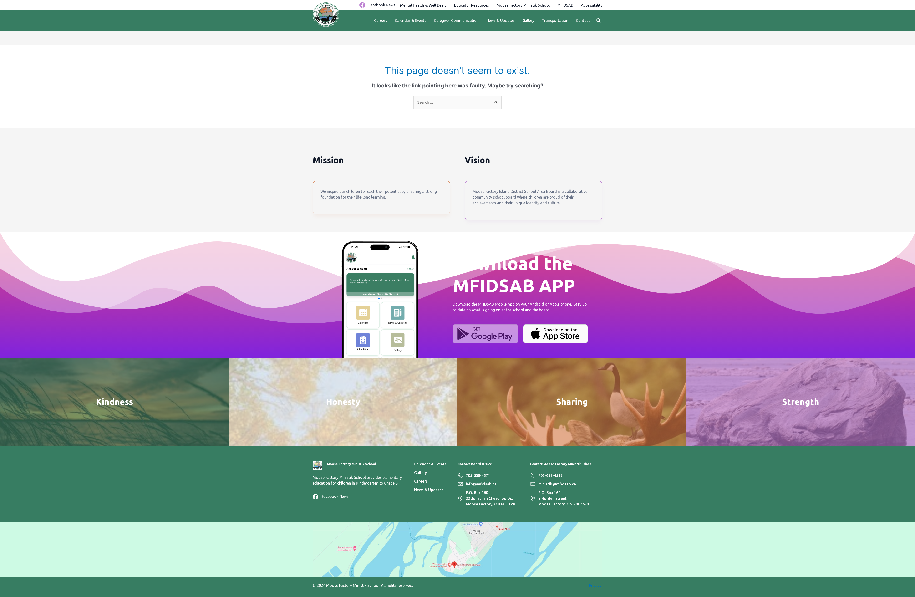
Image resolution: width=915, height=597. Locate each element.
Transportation (555, 20)
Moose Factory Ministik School (523, 5)
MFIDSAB (565, 5)
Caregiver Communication (456, 20)
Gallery (528, 20)
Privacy (595, 585)
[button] (598, 21)
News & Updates (500, 20)
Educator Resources (471, 5)
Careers (380, 20)
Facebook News (382, 5)
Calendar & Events (410, 20)
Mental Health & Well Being (423, 5)
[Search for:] (457, 102)
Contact (583, 20)
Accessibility (591, 5)
